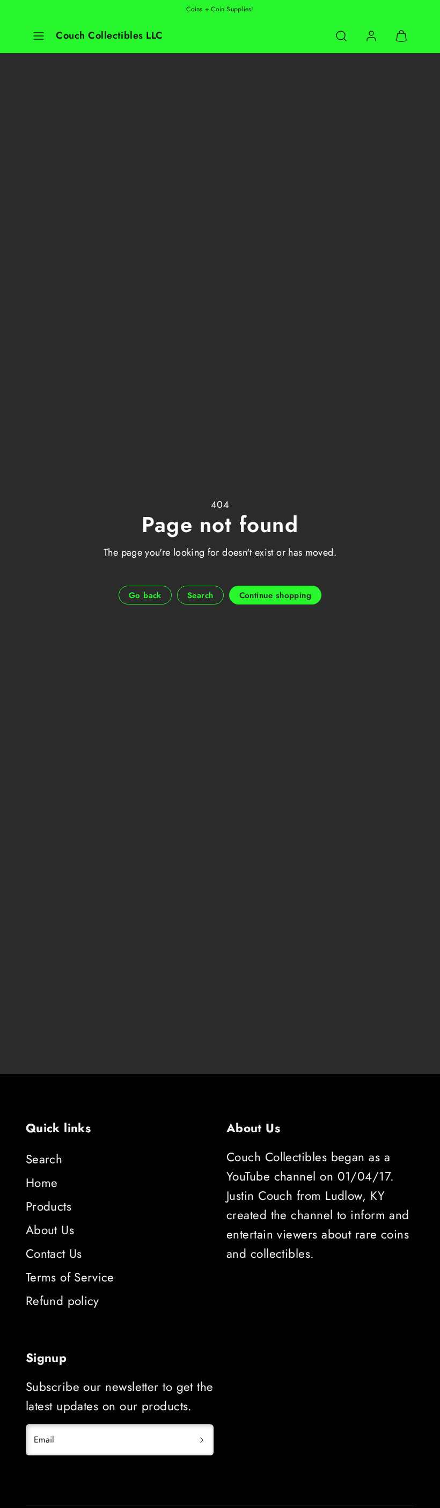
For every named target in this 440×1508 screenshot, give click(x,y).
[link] (371, 36)
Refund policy (62, 1300)
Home (41, 1182)
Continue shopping (275, 595)
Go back (145, 595)
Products (48, 1206)
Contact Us (54, 1253)
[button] (39, 36)
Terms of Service (70, 1277)
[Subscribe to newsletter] (202, 1439)
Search (44, 1159)
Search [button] (200, 595)
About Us (50, 1230)
